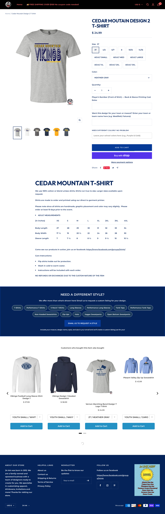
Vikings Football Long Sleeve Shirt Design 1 (26, 397)
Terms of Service (45, 482)
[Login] (153, 4)
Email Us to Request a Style (82, 323)
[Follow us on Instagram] (107, 485)
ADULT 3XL (130, 65)
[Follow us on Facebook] (100, 485)
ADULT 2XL (114, 65)
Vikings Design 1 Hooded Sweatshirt (64, 397)
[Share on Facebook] (100, 168)
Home (19, 4)
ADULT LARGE (136, 57)
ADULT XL (98, 65)
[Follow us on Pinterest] (114, 485)
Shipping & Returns (47, 478)
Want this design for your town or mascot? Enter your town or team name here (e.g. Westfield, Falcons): (121, 114)
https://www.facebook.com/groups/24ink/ (105, 249)
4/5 (104, 50)
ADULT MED (118, 57)
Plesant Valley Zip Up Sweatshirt (138, 377)
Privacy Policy (44, 486)
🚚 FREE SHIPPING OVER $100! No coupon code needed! (53, 4)
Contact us (43, 474)
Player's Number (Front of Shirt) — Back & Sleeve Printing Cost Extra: (121, 98)
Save (107, 168)
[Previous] (7, 393)
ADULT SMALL (100, 57)
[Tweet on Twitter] (113, 168)
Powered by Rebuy (82, 436)
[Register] (88, 480)
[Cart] (158, 4)
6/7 (113, 50)
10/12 (131, 50)
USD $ (137, 4)
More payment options (122, 162)
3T (95, 50)
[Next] (157, 393)
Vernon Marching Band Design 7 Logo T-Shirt (101, 405)
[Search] (147, 4)
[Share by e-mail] (117, 168)
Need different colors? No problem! (110, 130)
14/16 (141, 50)
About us (42, 470)
